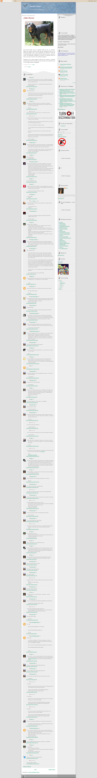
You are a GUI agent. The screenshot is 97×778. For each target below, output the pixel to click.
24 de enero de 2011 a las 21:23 (31, 584)
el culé (32, 77)
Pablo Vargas (33, 142)
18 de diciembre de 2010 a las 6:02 (32, 516)
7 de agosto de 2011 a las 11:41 (31, 692)
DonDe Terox (35, 6)
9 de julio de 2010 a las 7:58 (31, 284)
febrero (61, 285)
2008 (60, 289)
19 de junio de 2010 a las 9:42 (31, 159)
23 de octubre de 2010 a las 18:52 (32, 410)
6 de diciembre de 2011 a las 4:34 (32, 737)
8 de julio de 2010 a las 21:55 (31, 246)
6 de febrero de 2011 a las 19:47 (31, 612)
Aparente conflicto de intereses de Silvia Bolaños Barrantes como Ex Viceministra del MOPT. (67, 92)
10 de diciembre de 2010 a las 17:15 (32, 498)
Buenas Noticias (62, 223)
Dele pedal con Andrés (63, 228)
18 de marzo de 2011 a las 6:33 (31, 666)
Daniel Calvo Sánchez (64, 74)
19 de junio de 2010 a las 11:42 (31, 176)
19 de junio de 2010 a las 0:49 (31, 152)
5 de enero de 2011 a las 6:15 (31, 552)
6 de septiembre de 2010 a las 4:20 (32, 345)
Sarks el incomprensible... (64, 245)
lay (31, 365)
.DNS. (32, 438)
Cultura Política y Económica (65, 64)
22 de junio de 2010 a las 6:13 (31, 237)
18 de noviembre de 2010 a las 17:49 (32, 456)
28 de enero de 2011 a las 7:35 (31, 596)
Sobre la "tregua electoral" (64, 79)
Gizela (32, 222)
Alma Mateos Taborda (34, 313)
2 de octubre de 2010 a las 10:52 (32, 385)
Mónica (32, 719)
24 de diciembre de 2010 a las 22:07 (32, 529)
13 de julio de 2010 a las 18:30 (31, 294)
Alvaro (32, 101)
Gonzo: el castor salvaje (64, 236)
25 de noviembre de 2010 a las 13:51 (32, 474)
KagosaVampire (33, 211)
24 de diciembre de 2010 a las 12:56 (32, 521)
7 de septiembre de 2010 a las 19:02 (32, 354)
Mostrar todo (74, 82)
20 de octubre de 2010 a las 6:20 (32, 402)
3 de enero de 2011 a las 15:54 (31, 543)
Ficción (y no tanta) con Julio (65, 234)
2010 (60, 280)
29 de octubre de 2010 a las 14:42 (32, 420)
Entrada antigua (52, 769)
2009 (60, 288)
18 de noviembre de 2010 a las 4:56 (32, 446)
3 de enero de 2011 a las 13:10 (31, 538)
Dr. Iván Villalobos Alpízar (35, 622)
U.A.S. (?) (61, 247)
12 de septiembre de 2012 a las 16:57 (32, 763)
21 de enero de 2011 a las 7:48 (31, 575)
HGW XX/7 (32, 286)
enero (61, 286)
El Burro (61, 230)
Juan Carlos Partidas (34, 296)
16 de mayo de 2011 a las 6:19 (31, 679)
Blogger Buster (63, 125)
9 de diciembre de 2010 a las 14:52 (32, 492)
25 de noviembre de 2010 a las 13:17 (32, 467)
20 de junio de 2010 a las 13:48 (31, 198)
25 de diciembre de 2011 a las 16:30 (32, 752)
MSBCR (32, 276)
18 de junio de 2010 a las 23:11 (31, 113)
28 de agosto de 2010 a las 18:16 (32, 328)
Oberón (29, 66)
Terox (32, 399)
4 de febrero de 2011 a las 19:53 (31, 604)
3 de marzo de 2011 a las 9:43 (31, 633)
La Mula (61, 239)
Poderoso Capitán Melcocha (64, 243)
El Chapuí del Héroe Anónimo (65, 232)
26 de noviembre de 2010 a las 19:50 (32, 481)
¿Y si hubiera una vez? (64, 248)
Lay (31, 755)
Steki (31, 388)
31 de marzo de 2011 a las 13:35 (31, 671)
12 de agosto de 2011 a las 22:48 (32, 704)
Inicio (35, 769)
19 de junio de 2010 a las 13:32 (31, 192)
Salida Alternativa (62, 244)
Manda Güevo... (62, 240)
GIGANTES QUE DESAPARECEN (66, 67)
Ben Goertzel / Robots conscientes (66, 68)
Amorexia (61, 222)
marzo (61, 284)
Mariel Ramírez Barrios (34, 331)
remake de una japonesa (32, 658)
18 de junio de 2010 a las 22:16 (31, 86)
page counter (60, 262)
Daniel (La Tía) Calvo (63, 227)
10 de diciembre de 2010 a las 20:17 (32, 508)
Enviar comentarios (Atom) (33, 772)
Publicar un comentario (27, 766)
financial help (43, 451)
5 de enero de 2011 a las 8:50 (31, 559)
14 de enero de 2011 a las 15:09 (31, 570)
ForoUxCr (61, 235)
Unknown (32, 88)
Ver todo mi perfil (61, 198)
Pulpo (31, 178)
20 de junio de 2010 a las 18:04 (31, 208)
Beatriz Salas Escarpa (34, 728)
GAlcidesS (32, 194)
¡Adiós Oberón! (28, 18)
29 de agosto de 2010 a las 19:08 (32, 340)
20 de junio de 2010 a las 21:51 (31, 220)
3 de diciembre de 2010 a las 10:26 (32, 487)
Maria (31, 458)
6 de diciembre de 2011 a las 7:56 (32, 742)
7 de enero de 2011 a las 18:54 (31, 564)
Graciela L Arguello (34, 161)
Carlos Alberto (33, 248)
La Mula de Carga (63, 78)
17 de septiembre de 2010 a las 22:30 (32, 363)
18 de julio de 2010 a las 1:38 (31, 303)
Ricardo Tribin (33, 305)
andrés (32, 184)
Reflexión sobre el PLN (64, 75)
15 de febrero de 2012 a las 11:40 (32, 758)
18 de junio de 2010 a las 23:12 (31, 140)
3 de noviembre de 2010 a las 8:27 (32, 428)
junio (61, 281)
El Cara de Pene (62, 231)
